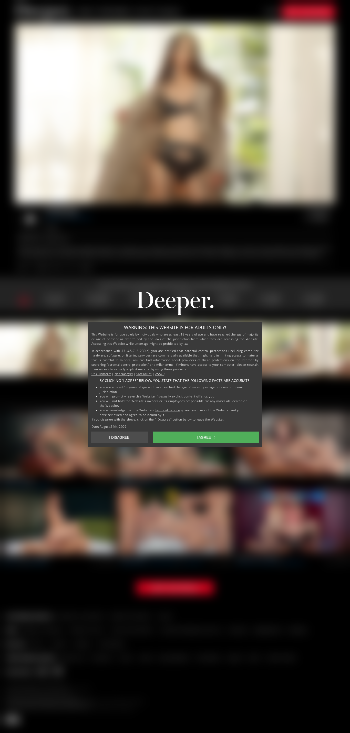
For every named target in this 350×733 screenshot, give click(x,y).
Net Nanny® (124, 374)
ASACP (159, 374)
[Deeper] (175, 304)
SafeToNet (144, 374)
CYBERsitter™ (101, 374)
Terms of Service (167, 410)
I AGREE (204, 437)
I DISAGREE (119, 437)
